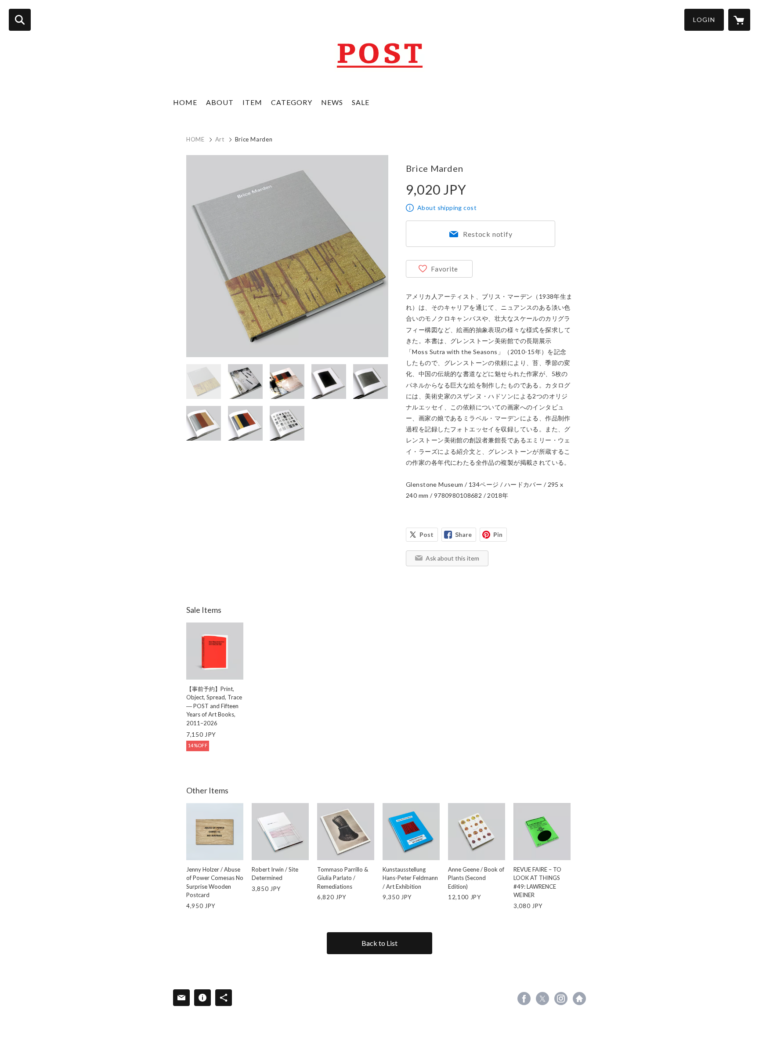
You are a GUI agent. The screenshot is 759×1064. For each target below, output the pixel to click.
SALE (360, 102)
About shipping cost (447, 207)
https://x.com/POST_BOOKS (542, 998)
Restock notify (487, 234)
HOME (185, 102)
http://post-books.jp (579, 998)
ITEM (252, 102)
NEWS (332, 102)
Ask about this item (452, 558)
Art (219, 139)
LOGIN (704, 19)
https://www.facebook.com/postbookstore (524, 998)
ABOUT (220, 102)
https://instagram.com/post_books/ (560, 998)
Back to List (379, 943)
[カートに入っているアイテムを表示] (739, 20)
